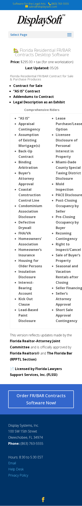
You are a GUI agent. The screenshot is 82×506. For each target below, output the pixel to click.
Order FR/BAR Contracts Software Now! (41, 399)
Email (12, 463)
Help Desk (16, 469)
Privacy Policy (18, 475)
